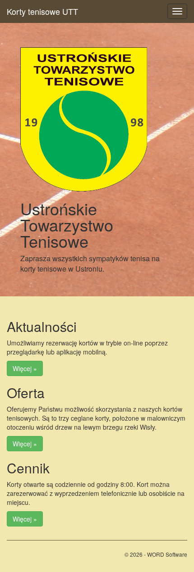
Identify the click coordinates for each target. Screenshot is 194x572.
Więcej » (25, 368)
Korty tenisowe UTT (42, 11)
